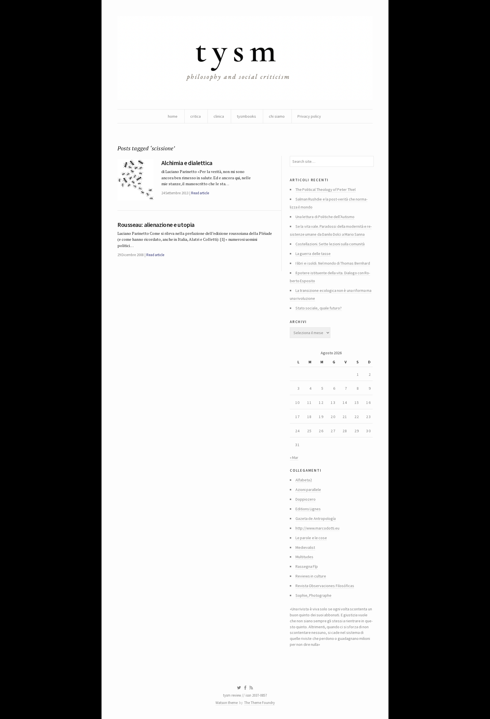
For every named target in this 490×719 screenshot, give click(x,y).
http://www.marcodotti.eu (317, 528)
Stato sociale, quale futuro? (318, 308)
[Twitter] (239, 688)
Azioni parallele (308, 489)
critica (195, 116)
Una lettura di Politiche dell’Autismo (324, 216)
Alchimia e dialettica (186, 163)
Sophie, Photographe (313, 595)
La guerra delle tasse (313, 253)
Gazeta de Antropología (315, 518)
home (173, 116)
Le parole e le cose (311, 537)
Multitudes (304, 556)
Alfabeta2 (303, 479)
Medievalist (305, 547)
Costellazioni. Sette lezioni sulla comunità (330, 243)
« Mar (294, 457)
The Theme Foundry (259, 702)
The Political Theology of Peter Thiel (325, 189)
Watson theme (227, 702)
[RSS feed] (251, 688)
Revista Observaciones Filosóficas (324, 585)
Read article (200, 193)
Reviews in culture (310, 576)
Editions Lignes (308, 508)
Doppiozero (305, 499)
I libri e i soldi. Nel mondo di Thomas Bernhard (332, 263)
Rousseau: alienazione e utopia (156, 225)
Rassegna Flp (306, 566)
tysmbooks (246, 116)
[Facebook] (245, 688)
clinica (219, 116)
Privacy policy (309, 116)
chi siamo (277, 116)
